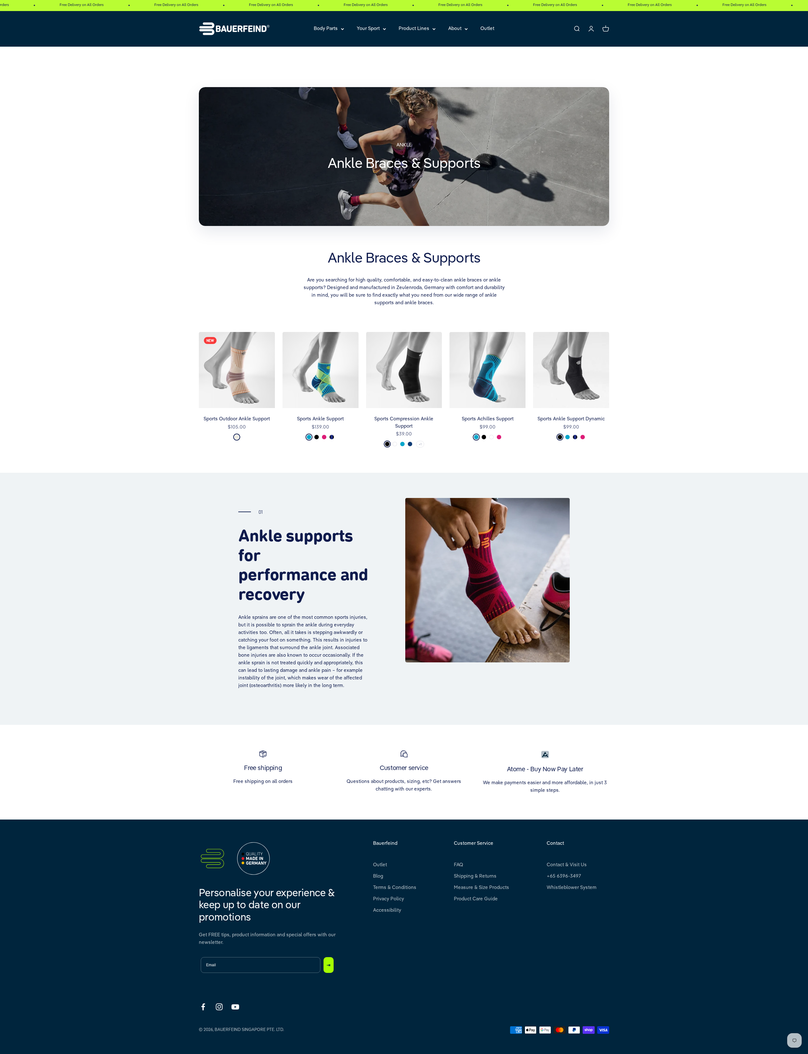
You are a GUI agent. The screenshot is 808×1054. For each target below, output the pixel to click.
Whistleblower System (572, 887)
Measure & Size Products (481, 887)
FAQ (458, 864)
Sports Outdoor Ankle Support (237, 419)
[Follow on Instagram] (219, 1007)
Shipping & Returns (475, 876)
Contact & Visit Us (567, 864)
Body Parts (326, 28)
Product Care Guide (476, 899)
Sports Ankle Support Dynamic (571, 419)
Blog (378, 876)
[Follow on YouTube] (235, 1007)
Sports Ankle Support (320, 419)
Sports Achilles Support (488, 419)
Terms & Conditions (394, 887)
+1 (420, 444)
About (454, 28)
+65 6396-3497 (564, 876)
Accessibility (387, 910)
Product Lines (414, 28)
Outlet (487, 28)
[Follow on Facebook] (203, 1007)
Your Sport (368, 28)
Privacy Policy (388, 899)
